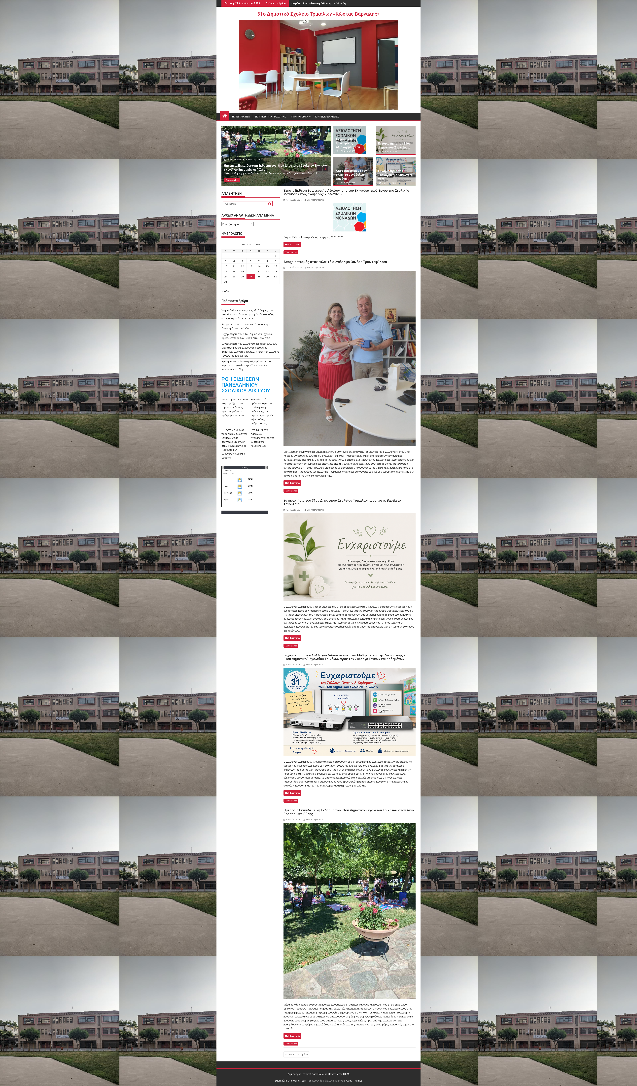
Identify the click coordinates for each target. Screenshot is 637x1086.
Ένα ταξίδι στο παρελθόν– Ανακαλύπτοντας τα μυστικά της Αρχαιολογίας (262, 437)
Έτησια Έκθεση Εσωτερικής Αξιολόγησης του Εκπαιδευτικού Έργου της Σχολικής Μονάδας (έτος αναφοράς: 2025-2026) (346, 192)
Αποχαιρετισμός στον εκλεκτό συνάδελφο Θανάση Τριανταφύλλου (331, 3)
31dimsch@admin (255, 163)
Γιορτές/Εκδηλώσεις (326, 116)
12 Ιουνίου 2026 (389, 151)
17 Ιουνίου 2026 (235, 163)
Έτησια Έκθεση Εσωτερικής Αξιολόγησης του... (349, 143)
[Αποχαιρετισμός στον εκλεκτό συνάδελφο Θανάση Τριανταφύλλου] (349, 358)
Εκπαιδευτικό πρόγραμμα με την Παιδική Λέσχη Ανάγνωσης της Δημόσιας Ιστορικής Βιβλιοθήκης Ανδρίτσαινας (262, 411)
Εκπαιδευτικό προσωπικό (270, 116)
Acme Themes (354, 1080)
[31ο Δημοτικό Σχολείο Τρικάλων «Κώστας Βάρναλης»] (224, 115)
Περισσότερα (292, 244)
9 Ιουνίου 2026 (388, 183)
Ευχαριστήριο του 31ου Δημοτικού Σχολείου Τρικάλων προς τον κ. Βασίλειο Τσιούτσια (342, 502)
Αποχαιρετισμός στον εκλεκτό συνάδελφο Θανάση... (351, 174)
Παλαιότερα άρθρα (298, 1054)
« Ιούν (225, 291)
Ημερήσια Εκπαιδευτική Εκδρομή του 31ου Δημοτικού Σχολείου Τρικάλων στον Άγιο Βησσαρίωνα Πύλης (348, 812)
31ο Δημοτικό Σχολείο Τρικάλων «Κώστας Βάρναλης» (318, 14)
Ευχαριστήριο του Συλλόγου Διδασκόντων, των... (395, 175)
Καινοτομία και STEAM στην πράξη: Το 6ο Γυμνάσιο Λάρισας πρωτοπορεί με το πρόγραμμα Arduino (234, 407)
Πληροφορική (300, 116)
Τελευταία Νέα (241, 116)
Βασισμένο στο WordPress (290, 1080)
